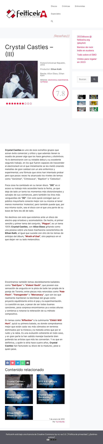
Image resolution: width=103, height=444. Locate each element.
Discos (54, 6)
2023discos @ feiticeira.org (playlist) (84, 39)
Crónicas (66, 6)
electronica (52, 80)
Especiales (56, 14)
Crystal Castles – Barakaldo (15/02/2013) (48, 397)
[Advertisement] (35, 125)
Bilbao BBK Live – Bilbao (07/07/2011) (18, 414)
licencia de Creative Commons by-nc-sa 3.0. (47, 434)
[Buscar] (94, 79)
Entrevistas (80, 6)
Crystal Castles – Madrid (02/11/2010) (18, 396)
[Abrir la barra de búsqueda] (51, 21)
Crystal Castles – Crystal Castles (16, 382)
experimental (63, 80)
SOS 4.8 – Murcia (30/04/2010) (48, 382)
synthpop (44, 82)
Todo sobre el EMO (86, 54)
